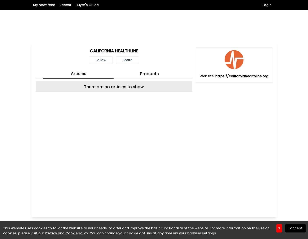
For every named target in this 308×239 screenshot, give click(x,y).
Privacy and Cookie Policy (66, 233)
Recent (65, 5)
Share (127, 60)
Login (267, 5)
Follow (101, 60)
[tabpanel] (114, 86)
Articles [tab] (78, 73)
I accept (296, 228)
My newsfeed (44, 5)
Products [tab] (149, 74)
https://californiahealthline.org (241, 76)
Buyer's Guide (87, 5)
